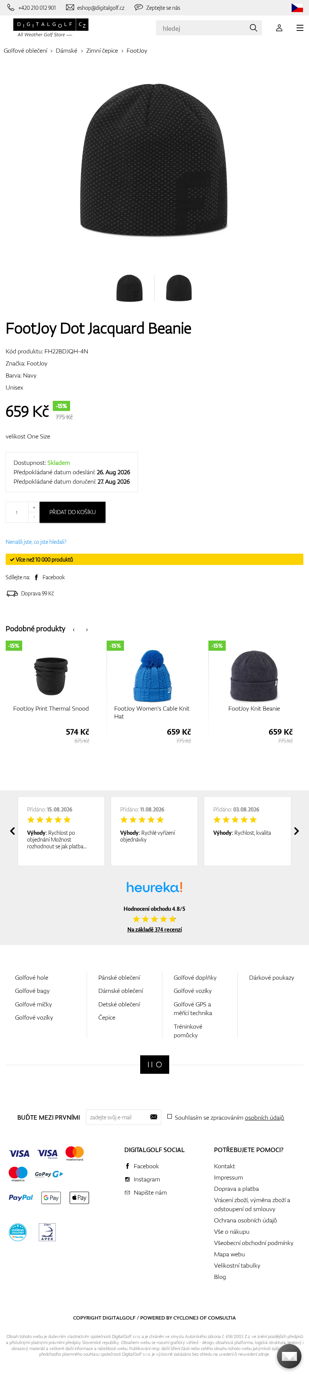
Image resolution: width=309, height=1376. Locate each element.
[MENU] (300, 27)
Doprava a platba (236, 1188)
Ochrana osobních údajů (245, 1220)
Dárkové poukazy (271, 977)
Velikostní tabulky (237, 1265)
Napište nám (150, 1192)
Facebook (54, 577)
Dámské (66, 50)
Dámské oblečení (120, 990)
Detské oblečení (119, 1004)
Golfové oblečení (25, 50)
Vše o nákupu (231, 1231)
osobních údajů (264, 1117)
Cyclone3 (186, 1317)
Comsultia (222, 1317)
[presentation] (73, 629)
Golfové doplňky (195, 977)
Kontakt (224, 1166)
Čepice (106, 1017)
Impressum (228, 1177)
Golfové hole (31, 977)
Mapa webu (229, 1254)
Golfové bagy (32, 990)
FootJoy (137, 50)
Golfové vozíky (34, 1017)
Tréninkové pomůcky (188, 1030)
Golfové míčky (33, 1004)
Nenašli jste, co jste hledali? (36, 541)
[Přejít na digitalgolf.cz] (297, 7)
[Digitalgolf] (154, 1064)
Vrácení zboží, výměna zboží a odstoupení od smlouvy (252, 1204)
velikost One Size (28, 436)
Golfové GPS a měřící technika (193, 1008)
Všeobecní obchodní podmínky (254, 1243)
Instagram (147, 1179)
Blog (220, 1276)
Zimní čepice (102, 50)
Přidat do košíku (72, 512)
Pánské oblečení (119, 977)
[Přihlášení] (279, 28)
